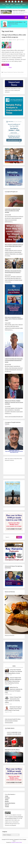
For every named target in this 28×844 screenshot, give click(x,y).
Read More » (6, 65)
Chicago (5, 72)
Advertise (8, 7)
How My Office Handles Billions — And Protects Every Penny (17, 23)
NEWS (14, 666)
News (7, 4)
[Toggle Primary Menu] (26, 17)
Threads (7, 806)
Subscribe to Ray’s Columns (16, 7)
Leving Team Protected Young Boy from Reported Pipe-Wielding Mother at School (13, 671)
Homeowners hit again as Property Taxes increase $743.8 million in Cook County (13, 708)
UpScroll (7, 804)
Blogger (9, 25)
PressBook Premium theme (16, 842)
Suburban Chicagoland (18, 10)
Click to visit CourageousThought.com (14, 416)
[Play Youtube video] (14, 742)
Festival (19, 72)
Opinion (11, 4)
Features (24, 4)
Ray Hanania (13, 39)
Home (3, 4)
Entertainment (18, 4)
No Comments (21, 40)
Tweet (10, 67)
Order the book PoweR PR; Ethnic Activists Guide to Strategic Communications (13, 720)
